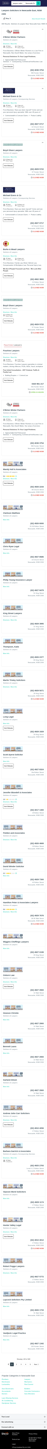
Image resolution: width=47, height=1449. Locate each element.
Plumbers (5, 1379)
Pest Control (28, 1384)
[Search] (38, 3)
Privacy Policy (33, 1434)
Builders (27, 1389)
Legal (14, 1444)
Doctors (4, 1394)
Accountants (6, 1391)
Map (7, 18)
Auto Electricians (8, 1389)
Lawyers (27, 1379)
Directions (6, 44)
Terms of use (16, 1439)
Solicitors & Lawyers (10, 40)
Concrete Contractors (32, 1391)
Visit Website (8, 66)
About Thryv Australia (15, 1433)
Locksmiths (6, 1384)
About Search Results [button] (38, 19)
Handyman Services (9, 1403)
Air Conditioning (7, 1400)
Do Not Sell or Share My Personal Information (35, 1439)
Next (35, 1364)
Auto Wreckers (29, 1394)
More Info (14, 44)
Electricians (6, 1382)
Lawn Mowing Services (10, 1398)
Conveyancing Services (26, 99)
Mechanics (28, 1382)
